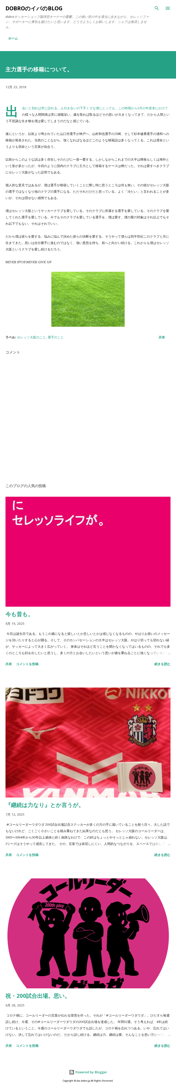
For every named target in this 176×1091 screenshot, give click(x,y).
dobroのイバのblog (34, 8)
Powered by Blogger (90, 1072)
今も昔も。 (19, 614)
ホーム (13, 38)
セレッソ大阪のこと (31, 337)
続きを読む (162, 664)
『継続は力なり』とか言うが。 (45, 805)
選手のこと (56, 337)
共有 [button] (162, 337)
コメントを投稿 (27, 664)
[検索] (157, 8)
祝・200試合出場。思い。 (38, 995)
